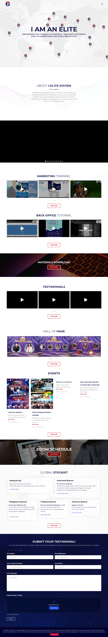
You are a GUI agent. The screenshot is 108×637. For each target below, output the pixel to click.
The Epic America (15, 412)
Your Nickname (61, 553)
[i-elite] (7, 4)
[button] (9, 346)
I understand (54, 634)
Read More (11, 419)
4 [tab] (56, 311)
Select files (54, 608)
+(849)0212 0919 (77, 512)
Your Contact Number (15, 563)
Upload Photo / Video (15, 595)
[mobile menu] (102, 3)
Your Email (59, 563)
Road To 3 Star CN (63, 382)
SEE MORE (54, 267)
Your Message (12, 573)
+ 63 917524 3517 (14, 517)
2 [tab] (55, 201)
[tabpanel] (22, 189)
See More (54, 156)
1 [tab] (53, 201)
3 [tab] (55, 311)
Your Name (11, 553)
